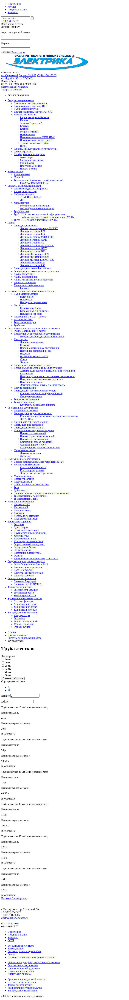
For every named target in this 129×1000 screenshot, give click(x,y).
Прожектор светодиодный (34, 439)
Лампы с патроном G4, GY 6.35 (37, 245)
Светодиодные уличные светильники (40, 447)
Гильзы (24, 120)
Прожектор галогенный (33, 433)
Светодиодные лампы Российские (32, 268)
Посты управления (24, 478)
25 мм (8, 665)
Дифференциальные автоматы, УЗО (33, 111)
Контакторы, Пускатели (27, 464)
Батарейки (19, 618)
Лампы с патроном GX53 (33, 248)
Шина (23, 146)
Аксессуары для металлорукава (31, 188)
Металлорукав (21, 202)
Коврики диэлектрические (28, 567)
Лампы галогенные (24, 274)
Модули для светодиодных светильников (42, 336)
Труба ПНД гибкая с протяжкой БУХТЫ (35, 219)
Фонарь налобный (24, 624)
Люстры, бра (21, 339)
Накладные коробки (31, 313)
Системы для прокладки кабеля (24, 185)
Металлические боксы (32, 160)
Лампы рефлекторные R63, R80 (37, 259)
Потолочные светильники (34, 356)
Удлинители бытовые (25, 604)
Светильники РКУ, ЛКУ (33, 444)
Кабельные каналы (24, 194)
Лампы (11, 222)
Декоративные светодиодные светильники (37, 333)
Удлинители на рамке (25, 607)
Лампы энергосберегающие (29, 285)
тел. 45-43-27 (29, 75)
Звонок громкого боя (25, 595)
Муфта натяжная (29, 131)
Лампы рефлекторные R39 (34, 254)
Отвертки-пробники (25, 547)
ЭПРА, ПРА (26, 419)
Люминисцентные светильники (31, 422)
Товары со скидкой (11, 89)
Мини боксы (27, 163)
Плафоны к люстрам (31, 382)
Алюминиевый (22, 174)
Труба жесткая (21, 211)
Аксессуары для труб (25, 191)
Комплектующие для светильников (33, 413)
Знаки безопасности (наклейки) (31, 564)
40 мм (8, 672)
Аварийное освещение (26, 410)
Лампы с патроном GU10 (33, 239)
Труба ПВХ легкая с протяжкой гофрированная (39, 214)
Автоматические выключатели (30, 103)
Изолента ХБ (21, 507)
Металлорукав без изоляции (35, 205)
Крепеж (24, 128)
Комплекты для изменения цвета (37, 404)
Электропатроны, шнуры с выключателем (42, 385)
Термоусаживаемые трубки (34, 143)
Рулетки (18, 555)
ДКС (22, 200)
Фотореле (25, 456)
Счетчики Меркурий (25, 581)
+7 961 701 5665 (9, 21)
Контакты (13, 12)
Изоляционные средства (21, 501)
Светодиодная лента (31, 396)
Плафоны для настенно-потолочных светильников (47, 376)
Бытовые (25, 288)
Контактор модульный (32, 470)
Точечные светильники (26, 399)
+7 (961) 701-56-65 (46, 75)
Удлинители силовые (25, 609)
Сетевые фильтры (23, 601)
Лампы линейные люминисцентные (33, 279)
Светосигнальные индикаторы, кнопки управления (41, 493)
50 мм (8, 675)
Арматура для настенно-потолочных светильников (47, 370)
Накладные (26, 299)
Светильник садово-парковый (36, 441)
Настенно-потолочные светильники (39, 348)
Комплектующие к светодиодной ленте (41, 393)
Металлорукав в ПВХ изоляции (37, 208)
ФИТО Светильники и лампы (30, 330)
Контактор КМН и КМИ (33, 467)
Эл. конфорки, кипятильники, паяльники (36, 558)
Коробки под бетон (30, 308)
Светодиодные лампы (25, 225)
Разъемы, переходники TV (34, 183)
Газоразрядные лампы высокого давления (36, 271)
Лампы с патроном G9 (32, 242)
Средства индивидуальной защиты (26, 561)
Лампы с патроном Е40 (32, 265)
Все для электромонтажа (21, 100)
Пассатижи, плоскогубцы (27, 552)
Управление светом (24, 450)
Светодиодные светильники (29, 427)
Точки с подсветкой (24, 402)
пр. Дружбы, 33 (9, 78)
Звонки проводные (24, 592)
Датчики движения (30, 453)
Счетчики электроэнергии (22, 578)
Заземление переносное (26, 530)
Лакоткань (19, 513)
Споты (23, 359)
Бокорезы (19, 524)
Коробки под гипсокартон (34, 311)
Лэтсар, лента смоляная (26, 515)
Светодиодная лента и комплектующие (35, 390)
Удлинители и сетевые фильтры (25, 598)
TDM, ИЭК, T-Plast (30, 197)
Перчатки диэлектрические (28, 572)
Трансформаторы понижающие (31, 496)
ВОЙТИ (6, 52)
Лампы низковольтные (32, 262)
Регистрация (18, 52)
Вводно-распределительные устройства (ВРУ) (39, 461)
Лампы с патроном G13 (32, 251)
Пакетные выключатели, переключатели (35, 148)
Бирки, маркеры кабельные (34, 117)
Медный (18, 177)
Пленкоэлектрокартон (26, 518)
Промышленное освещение (28, 424)
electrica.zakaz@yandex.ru (14, 86)
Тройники (19, 325)
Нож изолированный (25, 538)
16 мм (8, 659)
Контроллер (26, 373)
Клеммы (24, 126)
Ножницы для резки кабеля (28, 541)
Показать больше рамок (14, 898)
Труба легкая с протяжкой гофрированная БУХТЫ (47, 217)
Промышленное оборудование (24, 459)
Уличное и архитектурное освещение (34, 430)
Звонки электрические (20, 587)
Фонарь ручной (22, 626)
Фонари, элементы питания (22, 612)
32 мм (8, 669)
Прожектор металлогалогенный (37, 436)
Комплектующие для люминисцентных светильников (49, 416)
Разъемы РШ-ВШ (23, 319)
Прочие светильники (25, 387)
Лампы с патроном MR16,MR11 (37, 237)
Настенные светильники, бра (35, 350)
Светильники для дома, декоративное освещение (34, 328)
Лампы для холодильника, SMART (39, 228)
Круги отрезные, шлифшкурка (30, 533)
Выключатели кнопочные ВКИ (31, 106)
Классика (25, 345)
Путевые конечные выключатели (31, 484)
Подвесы (25, 353)
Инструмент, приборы (19, 521)
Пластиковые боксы (31, 165)
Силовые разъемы (23, 151)
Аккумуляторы (22, 615)
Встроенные (26, 296)
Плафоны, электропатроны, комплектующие (38, 367)
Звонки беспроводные (26, 589)
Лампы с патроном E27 (32, 231)
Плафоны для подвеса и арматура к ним (41, 379)
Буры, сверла (21, 527)
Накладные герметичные (33, 302)
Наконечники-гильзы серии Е (36, 140)
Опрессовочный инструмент (29, 544)
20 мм (8, 662)
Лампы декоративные (25, 276)
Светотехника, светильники (23, 407)
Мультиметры (21, 535)
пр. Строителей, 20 (11, 75)
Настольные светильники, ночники (33, 365)
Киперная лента (22, 510)
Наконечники (27, 134)
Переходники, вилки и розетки (30, 316)
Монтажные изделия (25, 114)
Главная (12, 632)
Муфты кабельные (24, 476)
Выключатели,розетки (26, 293)
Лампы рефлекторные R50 (34, 256)
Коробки (18, 305)
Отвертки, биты (22, 550)
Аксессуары (26, 157)
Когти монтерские (24, 570)
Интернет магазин (17, 635)
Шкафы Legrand (28, 168)
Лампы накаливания (25, 282)
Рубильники (20, 490)
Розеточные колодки (25, 322)
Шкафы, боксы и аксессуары (29, 154)
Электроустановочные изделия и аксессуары (32, 291)
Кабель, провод (16, 171)
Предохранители (23, 481)
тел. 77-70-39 (25, 78)
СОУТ (11, 940)
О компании (14, 4)
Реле (16, 487)
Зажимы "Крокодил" (31, 123)
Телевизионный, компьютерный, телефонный (38, 180)
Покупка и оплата (17, 9)
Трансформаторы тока (26, 498)
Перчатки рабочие (24, 575)
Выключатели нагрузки (26, 109)
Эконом (24, 362)
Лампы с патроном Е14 (32, 234)
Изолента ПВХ (22, 504)
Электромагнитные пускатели (36, 473)
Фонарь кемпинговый (26, 621)
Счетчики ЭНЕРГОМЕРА (28, 584)
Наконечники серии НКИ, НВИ (37, 137)
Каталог (12, 6)
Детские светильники (31, 342)
